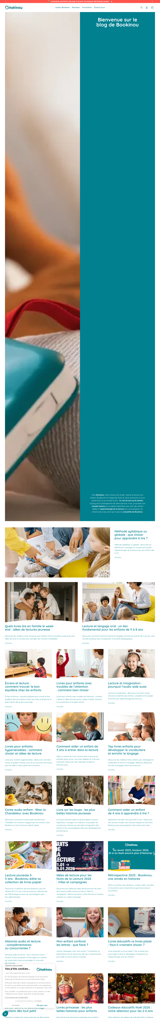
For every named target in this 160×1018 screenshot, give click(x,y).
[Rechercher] (141, 7)
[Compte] (147, 7)
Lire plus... (118, 557)
